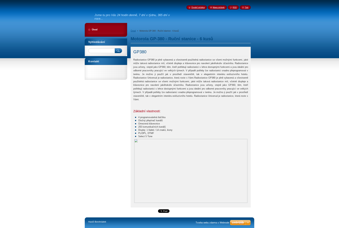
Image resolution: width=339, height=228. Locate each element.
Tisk (246, 7)
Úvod (133, 31)
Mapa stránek (219, 7)
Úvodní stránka (198, 7)
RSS (235, 7)
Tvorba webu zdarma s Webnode (212, 222)
